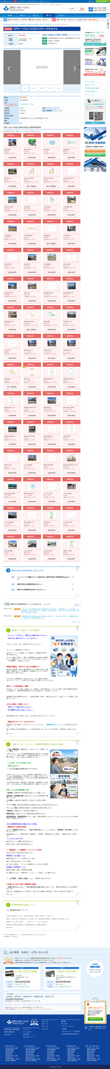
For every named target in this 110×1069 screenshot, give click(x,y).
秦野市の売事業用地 (45, 24)
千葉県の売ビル (71, 1057)
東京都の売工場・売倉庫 (12, 1056)
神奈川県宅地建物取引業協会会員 (63, 986)
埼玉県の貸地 (50, 1054)
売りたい (62, 15)
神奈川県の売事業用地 (33, 24)
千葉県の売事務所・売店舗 (73, 1059)
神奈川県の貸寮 (29, 1052)
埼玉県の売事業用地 (52, 1060)
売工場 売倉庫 (63, 19)
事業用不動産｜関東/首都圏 (10, 24)
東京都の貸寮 (9, 1052)
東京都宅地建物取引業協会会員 (22, 986)
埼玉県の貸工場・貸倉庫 (53, 1048)
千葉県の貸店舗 (71, 1051)
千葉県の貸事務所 (71, 1049)
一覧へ (77, 604)
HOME (10, 15)
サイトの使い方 (91, 81)
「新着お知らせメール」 (53, 724)
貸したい (36, 15)
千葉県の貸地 (70, 1054)
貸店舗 (32, 19)
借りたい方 (45, 1021)
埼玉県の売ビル (51, 1057)
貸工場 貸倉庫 (14, 19)
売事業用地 (94, 19)
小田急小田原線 (24, 104)
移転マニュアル (91, 85)
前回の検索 (33, 1)
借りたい (23, 15)
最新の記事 (26, 1034)
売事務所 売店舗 (82, 19)
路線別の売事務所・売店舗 (93, 1059)
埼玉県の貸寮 (50, 1052)
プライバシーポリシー (68, 1026)
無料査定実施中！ (104, 1)
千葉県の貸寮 (70, 1052)
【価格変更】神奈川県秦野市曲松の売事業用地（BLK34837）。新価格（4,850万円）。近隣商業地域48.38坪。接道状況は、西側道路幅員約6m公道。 (50, 617)
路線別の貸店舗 (91, 1051)
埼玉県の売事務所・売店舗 (53, 1059)
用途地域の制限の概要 (93, 88)
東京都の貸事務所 (10, 1049)
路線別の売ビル (91, 1057)
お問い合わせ (8, 1034)
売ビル (72, 19)
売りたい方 (45, 1029)
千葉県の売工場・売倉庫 (73, 1056)
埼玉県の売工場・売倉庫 (53, 1056)
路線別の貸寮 (90, 1052)
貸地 (46, 19)
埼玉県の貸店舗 (51, 1051)
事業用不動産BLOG (92, 91)
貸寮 (39, 19)
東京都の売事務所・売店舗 (12, 1059)
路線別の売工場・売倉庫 (93, 1056)
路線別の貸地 (90, 1054)
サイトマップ (73, 10)
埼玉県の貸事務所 (51, 1049)
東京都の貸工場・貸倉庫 (12, 1048)
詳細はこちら (95, 123)
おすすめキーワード (28, 1037)
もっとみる (77, 622)
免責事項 (64, 1029)
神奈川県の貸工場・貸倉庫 (32, 1048)
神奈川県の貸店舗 (30, 1051)
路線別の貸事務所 (91, 1049)
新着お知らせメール (9, 1)
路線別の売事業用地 (92, 1060)
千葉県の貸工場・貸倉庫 (73, 1048)
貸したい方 (45, 1023)
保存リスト (23, 1)
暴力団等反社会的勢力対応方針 (70, 1034)
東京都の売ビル (9, 1057)
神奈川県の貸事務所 (31, 1049)
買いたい (49, 15)
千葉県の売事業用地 (72, 1060)
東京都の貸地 (9, 1054)
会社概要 (72, 8)
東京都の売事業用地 (11, 1060)
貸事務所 (24, 19)
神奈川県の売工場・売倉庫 (32, 1056)
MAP (18, 979)
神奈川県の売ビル (30, 1057)
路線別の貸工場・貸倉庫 (93, 1048)
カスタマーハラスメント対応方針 (71, 1031)
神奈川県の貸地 (29, 1054)
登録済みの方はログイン (45, 1)
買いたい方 (45, 1026)
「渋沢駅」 (32, 104)
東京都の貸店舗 (9, 1051)
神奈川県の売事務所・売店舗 (33, 1059)
